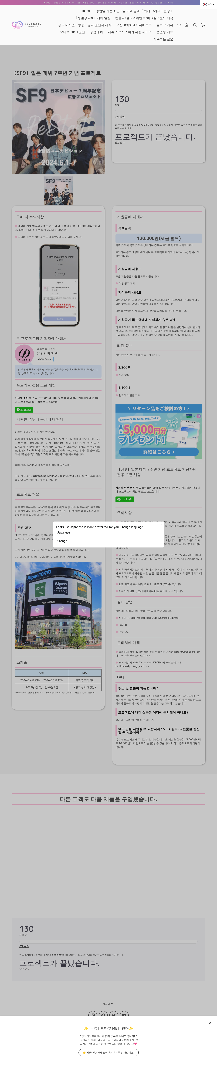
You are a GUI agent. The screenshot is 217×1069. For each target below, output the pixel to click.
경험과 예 (96, 32)
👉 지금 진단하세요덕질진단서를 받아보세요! (108, 1052)
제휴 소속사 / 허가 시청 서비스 (130, 32)
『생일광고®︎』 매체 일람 (92, 18)
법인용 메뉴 (164, 32)
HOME (86, 11)
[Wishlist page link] (179, 25)
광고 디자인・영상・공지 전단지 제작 (84, 25)
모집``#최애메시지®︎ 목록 (134, 25)
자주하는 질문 (163, 39)
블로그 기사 (164, 25)
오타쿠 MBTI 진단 (72, 32)
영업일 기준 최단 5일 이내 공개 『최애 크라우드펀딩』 (134, 11)
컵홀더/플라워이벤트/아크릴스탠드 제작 (144, 18)
